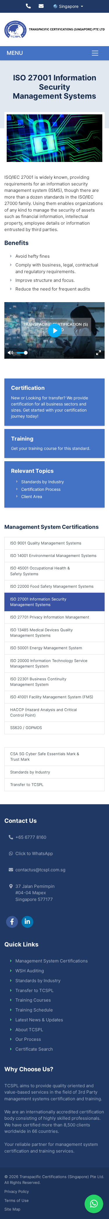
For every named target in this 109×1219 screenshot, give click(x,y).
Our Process (28, 1039)
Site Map (12, 1209)
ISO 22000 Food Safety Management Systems (52, 586)
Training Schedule (34, 1010)
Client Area (31, 496)
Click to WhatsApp (34, 853)
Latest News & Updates (39, 1020)
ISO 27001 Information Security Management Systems (38, 602)
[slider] (22, 353)
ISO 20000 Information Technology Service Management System (48, 663)
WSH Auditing (29, 970)
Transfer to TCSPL (26, 784)
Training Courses (33, 1000)
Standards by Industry (42, 481)
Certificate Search (34, 1049)
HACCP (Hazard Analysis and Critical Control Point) (43, 712)
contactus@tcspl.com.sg (40, 869)
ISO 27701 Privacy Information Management (49, 617)
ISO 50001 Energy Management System (46, 647)
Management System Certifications (51, 961)
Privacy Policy (16, 1191)
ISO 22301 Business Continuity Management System (38, 682)
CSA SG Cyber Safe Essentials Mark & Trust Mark (44, 756)
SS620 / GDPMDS (26, 727)
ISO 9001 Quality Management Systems (45, 543)
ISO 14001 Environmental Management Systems (53, 555)
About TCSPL (29, 1029)
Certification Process (40, 489)
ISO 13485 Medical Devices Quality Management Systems (41, 632)
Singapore (69, 6)
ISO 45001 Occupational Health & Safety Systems (40, 571)
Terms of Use (16, 1200)
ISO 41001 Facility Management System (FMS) (51, 697)
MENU (15, 53)
